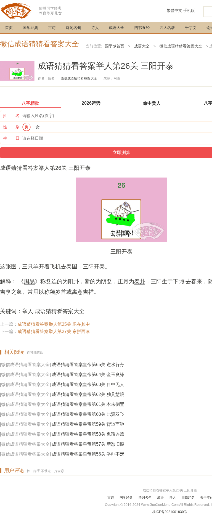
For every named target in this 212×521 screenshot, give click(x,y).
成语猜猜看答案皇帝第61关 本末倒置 (88, 404)
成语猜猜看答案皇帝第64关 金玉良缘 (88, 374)
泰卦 (139, 281)
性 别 (11, 127)
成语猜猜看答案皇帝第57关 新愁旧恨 (88, 444)
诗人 (95, 27)
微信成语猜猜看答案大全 (39, 44)
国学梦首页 (114, 46)
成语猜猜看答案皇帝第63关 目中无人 (88, 384)
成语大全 (116, 27)
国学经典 (30, 27)
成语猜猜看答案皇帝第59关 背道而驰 (88, 424)
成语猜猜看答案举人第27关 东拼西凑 (54, 331)
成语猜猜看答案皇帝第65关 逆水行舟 (88, 364)
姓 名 (11, 115)
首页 (9, 27)
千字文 (191, 27)
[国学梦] (16, 10)
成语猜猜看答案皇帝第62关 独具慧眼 (88, 394)
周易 (29, 281)
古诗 (52, 27)
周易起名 (188, 497)
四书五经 (142, 27)
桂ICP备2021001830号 (169, 512)
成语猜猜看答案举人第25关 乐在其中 (54, 324)
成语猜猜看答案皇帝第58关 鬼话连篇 (88, 434)
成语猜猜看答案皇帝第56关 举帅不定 (88, 454)
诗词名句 (73, 27)
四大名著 (167, 27)
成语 (160, 497)
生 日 (11, 138)
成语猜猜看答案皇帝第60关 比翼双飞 (88, 414)
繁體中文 (174, 10)
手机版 (189, 10)
